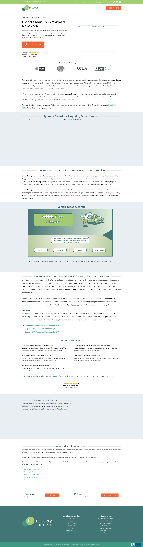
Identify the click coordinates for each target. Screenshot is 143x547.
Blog (97, 2)
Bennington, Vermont (31, 472)
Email (53, 495)
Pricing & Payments (81, 2)
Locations (103, 2)
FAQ (108, 2)
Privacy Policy (83, 544)
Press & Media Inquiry (93, 544)
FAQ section (53, 376)
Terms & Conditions (74, 544)
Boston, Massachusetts (31, 475)
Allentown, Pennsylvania (32, 469)
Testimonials (91, 2)
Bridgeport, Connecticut (31, 477)
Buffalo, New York (30, 480)
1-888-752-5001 (111, 495)
